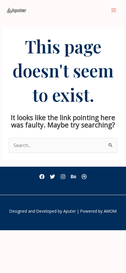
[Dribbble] (84, 176)
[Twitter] (52, 176)
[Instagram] (63, 176)
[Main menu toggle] (114, 10)
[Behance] (73, 176)
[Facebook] (42, 176)
